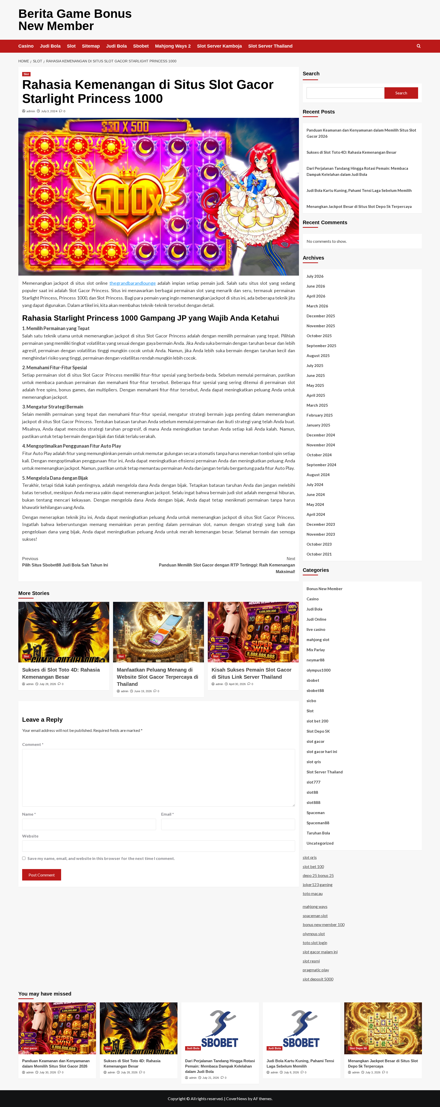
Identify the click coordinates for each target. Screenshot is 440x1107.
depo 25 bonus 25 (318, 875)
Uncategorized (320, 843)
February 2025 (320, 415)
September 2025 (321, 345)
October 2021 (319, 554)
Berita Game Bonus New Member (75, 20)
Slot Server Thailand (270, 46)
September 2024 (321, 464)
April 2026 (316, 296)
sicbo (311, 700)
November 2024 (321, 445)
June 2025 (316, 375)
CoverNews (236, 1098)
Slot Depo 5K (318, 731)
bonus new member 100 (324, 924)
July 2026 (315, 276)
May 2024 (315, 504)
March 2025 (317, 405)
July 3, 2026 (372, 1072)
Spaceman (316, 812)
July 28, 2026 (47, 684)
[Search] (419, 46)
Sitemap (91, 46)
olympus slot (314, 933)
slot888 (313, 802)
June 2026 (316, 286)
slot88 (312, 792)
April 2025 (316, 395)
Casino (26, 46)
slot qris (314, 761)
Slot (71, 46)
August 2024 (318, 474)
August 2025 (318, 355)
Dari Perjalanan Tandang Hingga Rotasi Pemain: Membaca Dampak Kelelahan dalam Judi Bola (357, 171)
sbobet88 (315, 690)
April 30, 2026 (237, 684)
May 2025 (315, 385)
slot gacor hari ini (322, 751)
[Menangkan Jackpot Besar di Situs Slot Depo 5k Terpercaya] (383, 1028)
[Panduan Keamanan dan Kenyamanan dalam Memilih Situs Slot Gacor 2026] (57, 1028)
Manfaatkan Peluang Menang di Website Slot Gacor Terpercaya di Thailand (157, 677)
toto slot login (315, 942)
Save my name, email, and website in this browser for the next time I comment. (101, 858)
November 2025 (321, 325)
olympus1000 (319, 670)
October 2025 (319, 335)
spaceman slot (315, 915)
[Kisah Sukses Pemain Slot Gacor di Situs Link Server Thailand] (253, 632)
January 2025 (318, 425)
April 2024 (316, 514)
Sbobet (141, 46)
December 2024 (321, 435)
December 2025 (321, 316)
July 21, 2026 (210, 1077)
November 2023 (321, 534)
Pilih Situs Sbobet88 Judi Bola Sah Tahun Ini (65, 562)
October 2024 (319, 454)
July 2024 (315, 484)
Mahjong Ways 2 (173, 46)
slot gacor (315, 741)
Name (29, 814)
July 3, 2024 (49, 111)
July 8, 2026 (291, 1072)
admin (30, 111)
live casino (316, 629)
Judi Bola (50, 46)
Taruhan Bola (318, 833)
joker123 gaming (318, 884)
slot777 (313, 782)
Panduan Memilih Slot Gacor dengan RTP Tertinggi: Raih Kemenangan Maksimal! (227, 565)
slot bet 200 (317, 721)
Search (311, 73)
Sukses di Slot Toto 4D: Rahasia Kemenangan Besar (351, 152)
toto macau (313, 893)
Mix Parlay (316, 649)
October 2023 (319, 544)
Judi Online (316, 619)
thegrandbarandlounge (132, 283)
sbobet (313, 680)
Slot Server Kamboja (219, 46)
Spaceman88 (318, 822)
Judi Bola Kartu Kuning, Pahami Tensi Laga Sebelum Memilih (359, 190)
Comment (33, 744)
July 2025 (315, 365)
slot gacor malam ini (320, 951)
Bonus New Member (324, 588)
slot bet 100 (313, 866)
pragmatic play (316, 969)
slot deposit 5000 (318, 978)
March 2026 (317, 306)
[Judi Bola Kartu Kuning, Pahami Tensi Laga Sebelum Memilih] (301, 1028)
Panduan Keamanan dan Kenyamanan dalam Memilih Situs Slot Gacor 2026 (361, 133)
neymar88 (315, 660)
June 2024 (316, 494)
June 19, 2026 (143, 691)
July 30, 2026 (47, 1072)
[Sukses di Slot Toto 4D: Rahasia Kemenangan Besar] (63, 632)
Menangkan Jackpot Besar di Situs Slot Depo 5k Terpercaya (359, 206)
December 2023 (321, 524)
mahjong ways (315, 906)
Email (167, 814)
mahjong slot (318, 639)
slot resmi (311, 960)
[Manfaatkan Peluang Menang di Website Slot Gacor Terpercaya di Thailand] (158, 632)
